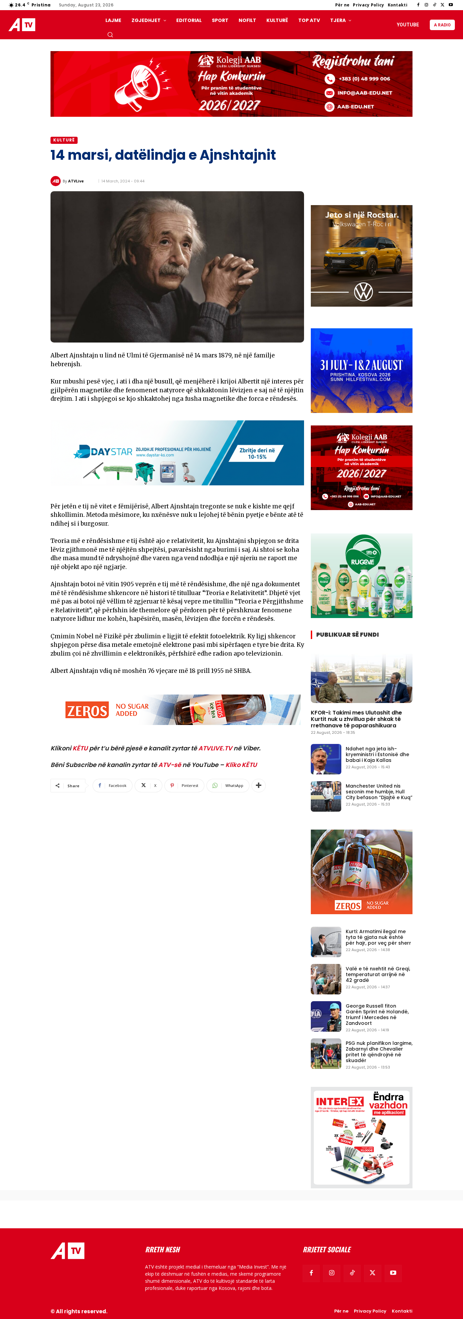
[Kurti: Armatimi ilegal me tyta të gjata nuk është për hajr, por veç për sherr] (326, 942)
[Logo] (23, 24)
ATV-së (169, 765)
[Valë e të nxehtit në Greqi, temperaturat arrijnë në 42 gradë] (326, 979)
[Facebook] (418, 5)
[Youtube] (451, 5)
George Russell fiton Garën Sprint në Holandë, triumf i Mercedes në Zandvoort (377, 1014)
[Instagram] (426, 5)
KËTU (80, 748)
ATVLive (76, 180)
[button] (110, 34)
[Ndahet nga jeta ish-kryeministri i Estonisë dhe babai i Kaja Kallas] (326, 759)
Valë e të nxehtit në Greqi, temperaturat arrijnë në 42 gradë (378, 974)
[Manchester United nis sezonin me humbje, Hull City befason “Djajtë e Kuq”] (326, 796)
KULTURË (64, 140)
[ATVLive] (57, 181)
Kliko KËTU (241, 765)
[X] (443, 5)
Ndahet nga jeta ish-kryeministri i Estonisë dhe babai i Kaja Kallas (377, 754)
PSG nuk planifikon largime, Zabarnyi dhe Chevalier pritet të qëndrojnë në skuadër (379, 1051)
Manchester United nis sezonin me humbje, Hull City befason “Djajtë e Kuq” (379, 792)
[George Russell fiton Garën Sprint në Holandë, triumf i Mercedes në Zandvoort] (326, 1016)
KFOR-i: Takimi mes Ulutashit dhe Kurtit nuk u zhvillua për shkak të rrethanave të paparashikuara (356, 719)
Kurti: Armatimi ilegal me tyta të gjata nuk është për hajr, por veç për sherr (378, 937)
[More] (258, 785)
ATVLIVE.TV (215, 748)
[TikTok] (434, 5)
